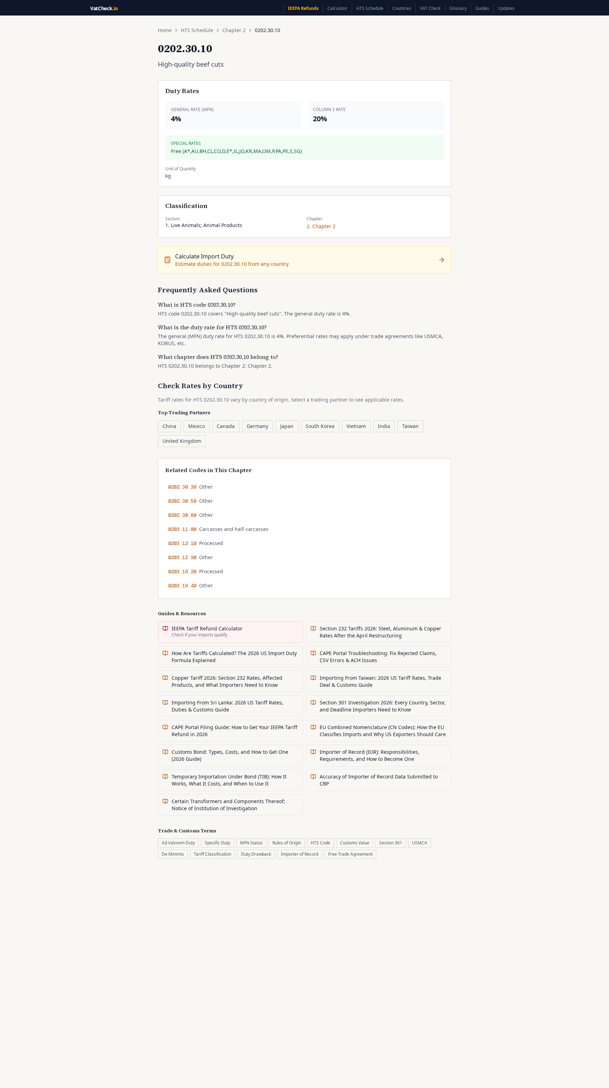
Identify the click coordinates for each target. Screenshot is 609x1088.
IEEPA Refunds (303, 8)
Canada (226, 426)
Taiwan (410, 426)
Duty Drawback (256, 854)
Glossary (458, 8)
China (169, 426)
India (384, 426)
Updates (506, 8)
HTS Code (320, 843)
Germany (257, 426)
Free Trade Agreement (350, 854)
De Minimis (173, 854)
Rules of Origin (286, 843)
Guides (482, 8)
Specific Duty (217, 843)
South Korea (320, 426)
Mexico (196, 426)
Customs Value (354, 843)
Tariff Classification (212, 854)
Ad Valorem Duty (178, 843)
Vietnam (356, 426)
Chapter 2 (234, 30)
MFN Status (251, 843)
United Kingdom (181, 441)
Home (165, 30)
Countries (401, 8)
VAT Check (430, 8)
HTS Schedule (369, 8)
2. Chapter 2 (321, 226)
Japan (287, 426)
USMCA (419, 843)
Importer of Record (299, 854)
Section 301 (390, 843)
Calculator (337, 8)
